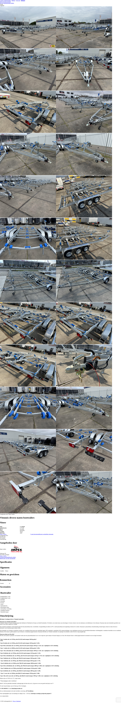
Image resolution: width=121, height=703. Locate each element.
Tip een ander (3, 3)
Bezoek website (42, 534)
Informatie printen (10, 3)
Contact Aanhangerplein (5, 0)
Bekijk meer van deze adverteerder (7, 558)
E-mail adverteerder (35, 534)
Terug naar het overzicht (5, 1)
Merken (13, 0)
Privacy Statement (17, 701)
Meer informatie (49, 534)
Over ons (18, 0)
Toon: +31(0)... (3, 534)
